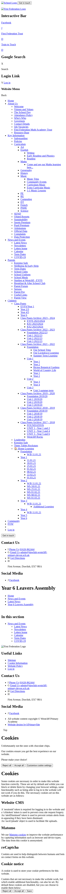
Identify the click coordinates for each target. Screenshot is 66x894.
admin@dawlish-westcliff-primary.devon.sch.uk (27, 554)
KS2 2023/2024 (35, 326)
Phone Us (14, 549)
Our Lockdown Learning (46, 352)
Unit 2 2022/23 (34, 338)
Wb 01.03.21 (33, 498)
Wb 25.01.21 (33, 489)
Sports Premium (22, 222)
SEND (17, 213)
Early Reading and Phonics (40, 155)
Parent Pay (19, 292)
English (24, 150)
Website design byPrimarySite (24, 724)
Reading (31, 158)
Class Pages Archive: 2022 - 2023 (38, 329)
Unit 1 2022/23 (34, 335)
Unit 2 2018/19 (34, 416)
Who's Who (20, 118)
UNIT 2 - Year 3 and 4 (38, 431)
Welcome (19, 106)
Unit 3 (30, 387)
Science (24, 210)
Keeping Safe (21, 263)
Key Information (16, 135)
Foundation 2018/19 (37, 410)
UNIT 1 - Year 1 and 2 (38, 428)
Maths (24, 161)
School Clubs (21, 271)
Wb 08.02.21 (33, 495)
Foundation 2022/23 (37, 332)
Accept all (19, 765)
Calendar (18, 251)
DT (22, 202)
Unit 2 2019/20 (34, 402)
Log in (7, 82)
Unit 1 (30, 358)
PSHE (24, 208)
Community (14, 521)
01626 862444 (27, 549)
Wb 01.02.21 (33, 492)
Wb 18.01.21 (33, 486)
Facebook (14, 580)
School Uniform (22, 274)
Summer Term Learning (45, 355)
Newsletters (20, 245)
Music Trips (33, 179)
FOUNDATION (35, 425)
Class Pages (20, 303)
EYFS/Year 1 (27, 306)
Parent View (20, 297)
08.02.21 (31, 471)
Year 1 (36, 361)
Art (22, 147)
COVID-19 (20, 257)
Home (11, 100)
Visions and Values (23, 109)
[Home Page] (9, 2)
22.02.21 (31, 474)
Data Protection (22, 237)
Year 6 (24, 315)
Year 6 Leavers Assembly (20, 604)
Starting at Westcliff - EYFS (28, 280)
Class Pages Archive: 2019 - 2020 (38, 393)
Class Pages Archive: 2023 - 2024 (38, 318)
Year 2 (36, 364)
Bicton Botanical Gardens (46, 367)
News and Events (16, 239)
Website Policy (15, 666)
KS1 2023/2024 (35, 323)
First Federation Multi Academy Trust (33, 129)
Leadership (19, 439)
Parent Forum (21, 286)
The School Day (22, 112)
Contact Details (22, 124)
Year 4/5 (25, 312)
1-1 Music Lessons (36, 190)
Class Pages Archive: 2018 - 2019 (38, 408)
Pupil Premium (21, 225)
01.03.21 (31, 477)
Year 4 (36, 384)
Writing (30, 152)
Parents (11, 260)
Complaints (20, 234)
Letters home (20, 248)
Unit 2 (30, 379)
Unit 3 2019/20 (34, 405)
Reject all (7, 765)
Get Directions (17, 558)
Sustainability (21, 219)
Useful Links (20, 294)
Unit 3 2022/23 (34, 341)
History (24, 173)
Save (29, 891)
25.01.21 (31, 466)
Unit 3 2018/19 (34, 419)
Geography (26, 170)
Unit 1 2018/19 (34, 413)
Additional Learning (43, 506)
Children (12, 300)
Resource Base (21, 132)
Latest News (20, 242)
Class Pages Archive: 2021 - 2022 (38, 344)
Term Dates (20, 254)
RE (22, 196)
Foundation (32, 347)
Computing (26, 199)
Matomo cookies (17, 834)
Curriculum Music (36, 184)
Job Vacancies (21, 126)
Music (24, 176)
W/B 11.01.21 (34, 454)
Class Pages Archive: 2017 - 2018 (38, 422)
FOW (10, 524)
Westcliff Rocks (35, 436)
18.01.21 (31, 463)
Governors (19, 121)
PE (22, 193)
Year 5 (24, 515)
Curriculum (20, 144)
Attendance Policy (23, 115)
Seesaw (18, 289)
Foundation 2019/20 (37, 396)
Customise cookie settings (39, 765)
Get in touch (24, 3)
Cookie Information (18, 663)
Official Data (20, 231)
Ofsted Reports (21, 216)
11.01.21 (31, 460)
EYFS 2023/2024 (36, 321)
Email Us (15, 552)
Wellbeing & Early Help (26, 266)
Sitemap (12, 660)
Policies (18, 141)
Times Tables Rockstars (26, 445)
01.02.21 (31, 469)
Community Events (36, 181)
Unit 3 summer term (43, 390)
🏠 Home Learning (24, 448)
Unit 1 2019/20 (34, 399)
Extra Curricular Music (38, 187)
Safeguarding (21, 138)
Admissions (20, 228)
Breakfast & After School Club (29, 283)
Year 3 (36, 381)
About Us (13, 103)
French (24, 205)
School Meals (21, 277)
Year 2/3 (25, 309)
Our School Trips (42, 350)
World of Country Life (44, 370)
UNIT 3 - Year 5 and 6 (38, 434)
